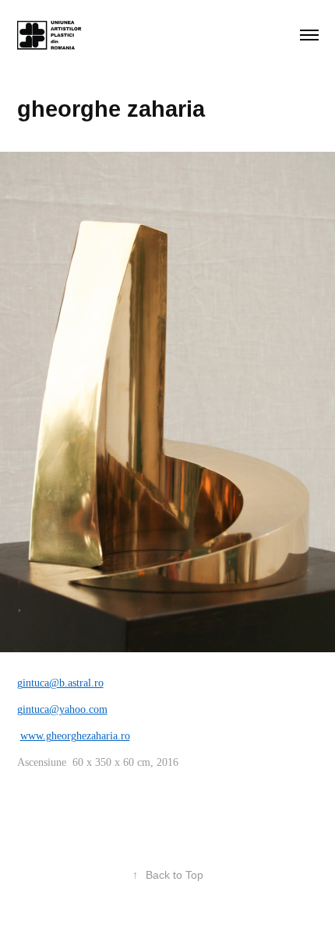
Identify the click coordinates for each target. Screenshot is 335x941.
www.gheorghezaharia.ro (75, 736)
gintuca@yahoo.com (62, 709)
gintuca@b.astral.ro (60, 683)
